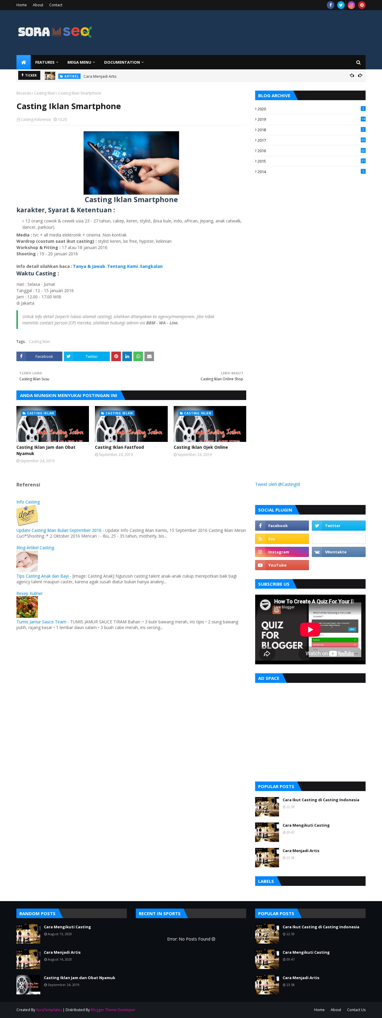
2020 (311, 109)
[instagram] (351, 5)
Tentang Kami (122, 266)
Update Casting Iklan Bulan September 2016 (58, 530)
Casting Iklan (44, 93)
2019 (311, 119)
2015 (311, 161)
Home (21, 4)
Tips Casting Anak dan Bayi (42, 576)
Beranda (23, 93)
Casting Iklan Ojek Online (201, 447)
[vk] (339, 552)
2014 (311, 171)
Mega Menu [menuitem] (79, 62)
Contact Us (356, 1009)
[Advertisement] (300, 287)
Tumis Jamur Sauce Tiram (41, 622)
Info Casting (28, 502)
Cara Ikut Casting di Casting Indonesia (321, 799)
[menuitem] (23, 62)
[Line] (339, 539)
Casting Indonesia (36, 119)
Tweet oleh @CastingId (277, 484)
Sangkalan (151, 266)
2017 (311, 140)
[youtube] (282, 565)
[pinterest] (362, 5)
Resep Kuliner (29, 593)
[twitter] (341, 5)
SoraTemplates (49, 1009)
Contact (55, 4)
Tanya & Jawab (89, 266)
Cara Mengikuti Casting (306, 825)
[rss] (282, 539)
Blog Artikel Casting (35, 547)
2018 (311, 129)
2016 (311, 150)
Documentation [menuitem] (122, 62)
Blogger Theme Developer (113, 1009)
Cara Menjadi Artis (100, 75)
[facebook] (330, 5)
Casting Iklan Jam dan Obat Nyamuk (46, 450)
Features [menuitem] (45, 62)
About (38, 4)
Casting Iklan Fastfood (119, 447)
